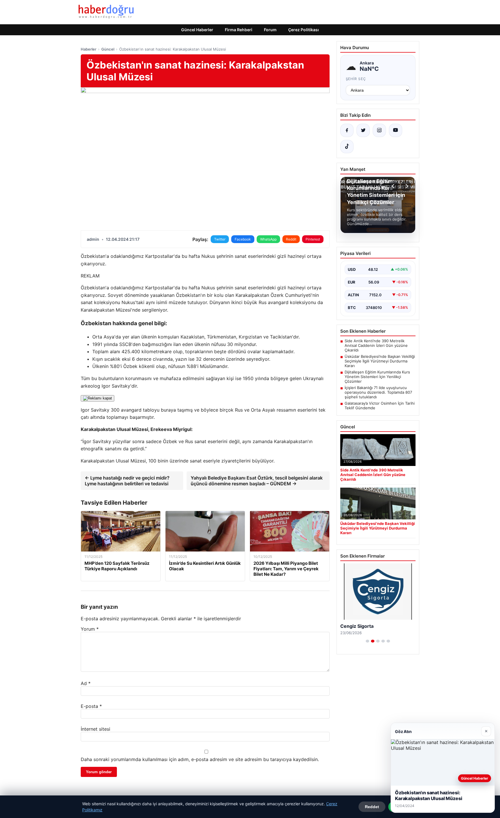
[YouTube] (395, 130)
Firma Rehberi (238, 29)
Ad (86, 683)
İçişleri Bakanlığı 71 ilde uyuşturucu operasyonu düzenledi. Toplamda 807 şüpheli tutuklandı (378, 392)
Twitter (219, 239)
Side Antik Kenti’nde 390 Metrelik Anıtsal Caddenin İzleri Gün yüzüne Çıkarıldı (376, 345)
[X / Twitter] (363, 130)
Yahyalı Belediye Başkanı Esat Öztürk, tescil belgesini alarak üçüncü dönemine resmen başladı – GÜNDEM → (257, 480)
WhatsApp (268, 239)
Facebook (243, 239)
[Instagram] (379, 130)
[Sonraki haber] (406, 186)
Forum (270, 29)
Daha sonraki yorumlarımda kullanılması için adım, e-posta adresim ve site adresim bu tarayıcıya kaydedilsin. (200, 759)
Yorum (90, 629)
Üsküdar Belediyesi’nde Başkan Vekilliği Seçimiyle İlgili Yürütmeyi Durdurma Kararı (380, 361)
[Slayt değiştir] (367, 641)
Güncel (107, 49)
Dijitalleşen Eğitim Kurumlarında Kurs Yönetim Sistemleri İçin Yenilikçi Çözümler (377, 377)
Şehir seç (356, 79)
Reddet (372, 806)
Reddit (291, 239)
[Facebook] (347, 130)
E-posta (91, 706)
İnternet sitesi (95, 729)
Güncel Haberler (197, 29)
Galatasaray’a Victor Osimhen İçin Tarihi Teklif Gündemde (380, 405)
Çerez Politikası (303, 29)
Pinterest (313, 239)
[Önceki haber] (394, 186)
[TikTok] (347, 146)
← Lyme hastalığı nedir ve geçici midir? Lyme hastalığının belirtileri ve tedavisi (127, 480)
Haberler (88, 49)
